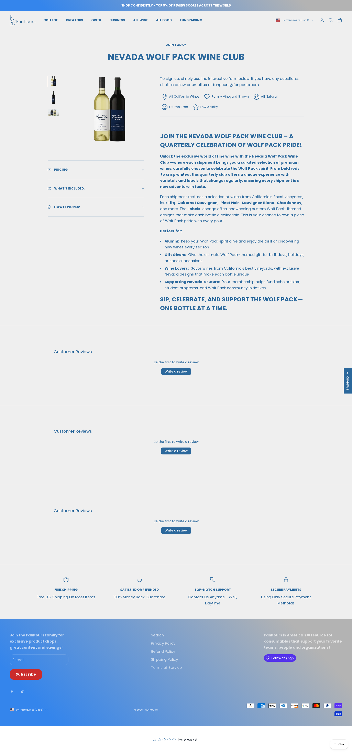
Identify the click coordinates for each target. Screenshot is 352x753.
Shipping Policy (164, 659)
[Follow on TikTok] (22, 691)
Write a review (176, 371)
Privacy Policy (163, 643)
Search (157, 635)
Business (117, 20)
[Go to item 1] (53, 81)
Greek (96, 20)
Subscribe (26, 674)
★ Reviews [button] (347, 380)
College (50, 20)
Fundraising (191, 20)
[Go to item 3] (53, 112)
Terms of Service (166, 667)
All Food (164, 20)
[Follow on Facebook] (12, 691)
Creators (74, 20)
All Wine (140, 20)
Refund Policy (163, 651)
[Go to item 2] (53, 97)
